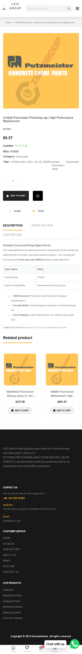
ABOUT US (9, 555)
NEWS (6, 560)
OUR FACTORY (11, 549)
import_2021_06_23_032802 (35, 161)
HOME (6, 537)
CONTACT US (11, 571)
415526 (14, 161)
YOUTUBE (9, 566)
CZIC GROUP (15, 6)
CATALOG (8, 543)
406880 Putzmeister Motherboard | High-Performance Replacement (62, 396)
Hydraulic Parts (11, 601)
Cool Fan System (12, 618)
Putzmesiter (22, 156)
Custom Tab (12, 235)
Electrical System (13, 606)
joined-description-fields (58, 165)
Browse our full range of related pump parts (44, 327)
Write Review (42, 225)
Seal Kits (8, 589)
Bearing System (12, 612)
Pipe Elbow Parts (12, 595)
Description (12, 225)
